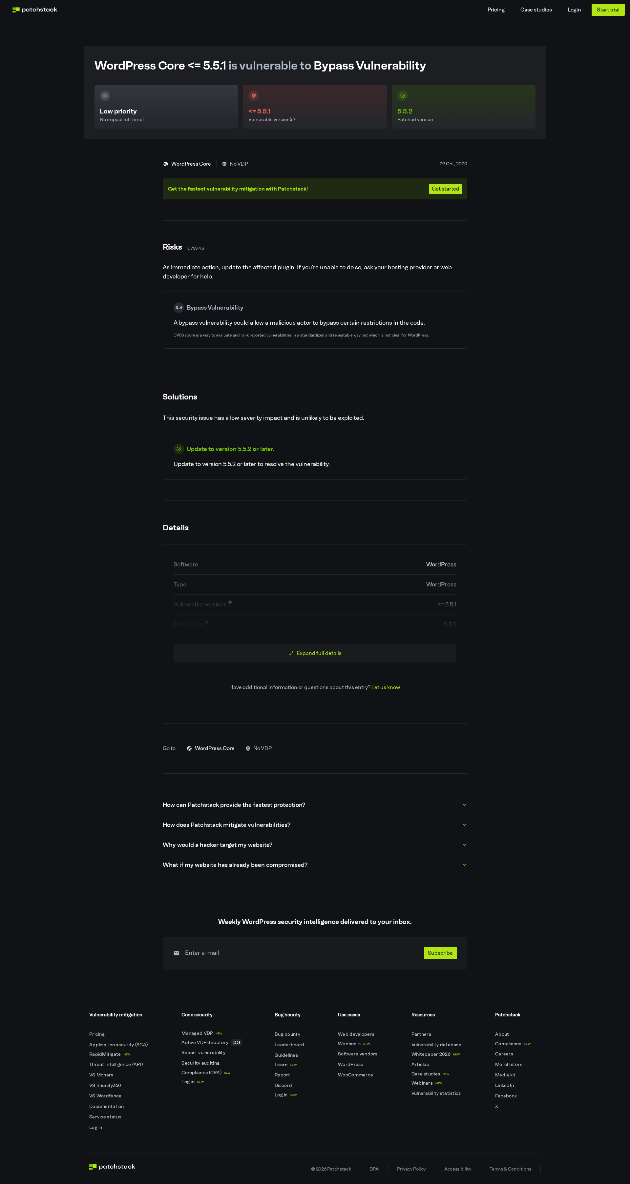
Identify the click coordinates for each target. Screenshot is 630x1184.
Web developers (356, 1034)
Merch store (509, 1064)
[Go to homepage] (112, 1169)
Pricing (496, 10)
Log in (96, 1127)
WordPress (351, 1064)
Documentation (107, 1106)
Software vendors (358, 1054)
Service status (105, 1117)
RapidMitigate (109, 1054)
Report (283, 1075)
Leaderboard (290, 1045)
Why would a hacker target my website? (217, 844)
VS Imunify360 (105, 1085)
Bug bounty (288, 1034)
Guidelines (287, 1055)
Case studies (536, 10)
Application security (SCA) (119, 1045)
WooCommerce (356, 1075)
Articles (420, 1064)
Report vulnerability (203, 1052)
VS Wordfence (106, 1096)
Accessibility (457, 1169)
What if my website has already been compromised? (235, 864)
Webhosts (354, 1044)
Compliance (513, 1044)
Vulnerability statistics (436, 1093)
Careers (504, 1054)
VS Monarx (102, 1075)
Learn (286, 1065)
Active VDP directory (211, 1042)
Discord (284, 1085)
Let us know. (386, 687)
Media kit (506, 1075)
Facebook (506, 1096)
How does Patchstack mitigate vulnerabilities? (226, 824)
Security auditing (200, 1063)
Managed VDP (201, 1033)
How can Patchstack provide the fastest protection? (234, 804)
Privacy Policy (411, 1169)
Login (574, 10)
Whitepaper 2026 (435, 1054)
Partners (421, 1034)
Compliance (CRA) (205, 1072)
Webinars (426, 1083)
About (502, 1034)
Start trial (608, 10)
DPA (373, 1169)
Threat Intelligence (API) (116, 1064)
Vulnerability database (436, 1045)
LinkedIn (505, 1085)
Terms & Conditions (510, 1169)
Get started (445, 189)
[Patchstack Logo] (34, 10)
